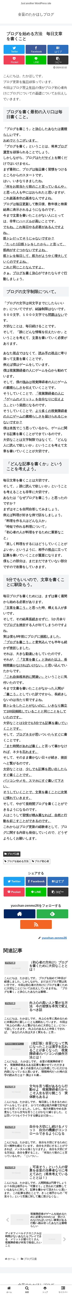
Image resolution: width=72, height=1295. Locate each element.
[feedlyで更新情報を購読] (52, 913)
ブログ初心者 (41, 861)
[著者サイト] (19, 913)
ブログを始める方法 (17, 861)
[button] (64, 704)
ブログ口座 (13, 853)
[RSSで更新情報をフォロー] (36, 924)
